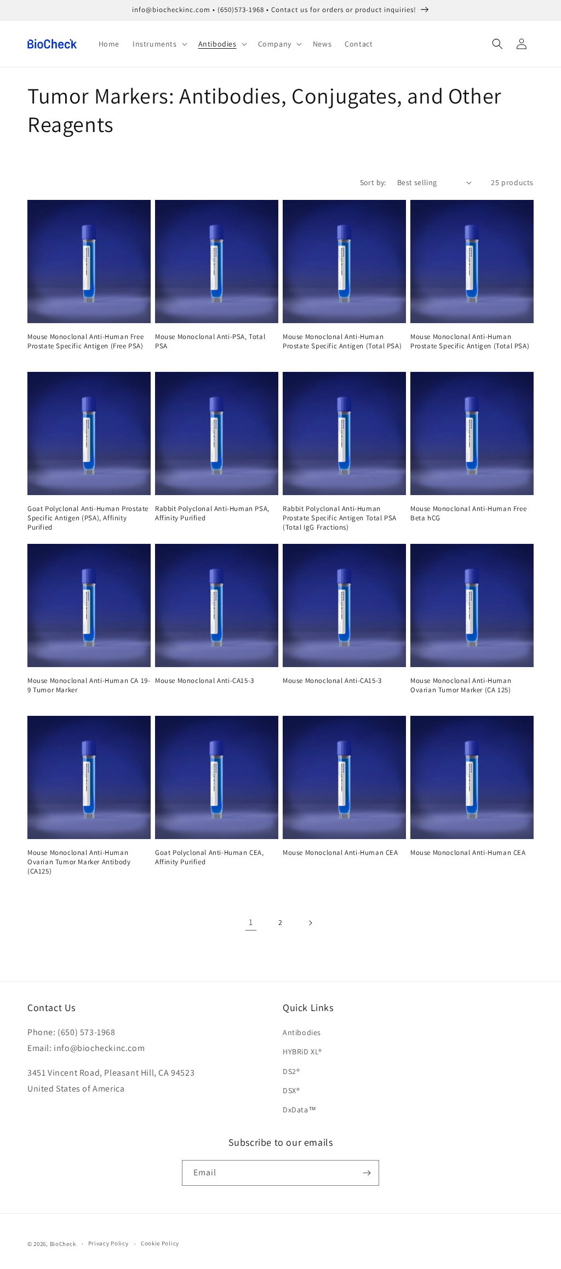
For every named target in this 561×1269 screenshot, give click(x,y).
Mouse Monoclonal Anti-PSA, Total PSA (210, 341)
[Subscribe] (366, 1173)
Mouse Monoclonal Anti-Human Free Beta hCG (468, 513)
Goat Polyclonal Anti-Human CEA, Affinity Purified (209, 857)
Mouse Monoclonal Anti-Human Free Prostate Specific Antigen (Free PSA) (85, 341)
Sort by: (373, 182)
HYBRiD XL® (302, 1051)
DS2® (291, 1071)
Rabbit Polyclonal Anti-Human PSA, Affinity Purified (212, 513)
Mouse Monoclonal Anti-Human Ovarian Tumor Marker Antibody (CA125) (78, 862)
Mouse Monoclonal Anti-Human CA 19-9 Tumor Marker (88, 685)
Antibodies (302, 1032)
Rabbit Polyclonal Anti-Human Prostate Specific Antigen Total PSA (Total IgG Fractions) (340, 518)
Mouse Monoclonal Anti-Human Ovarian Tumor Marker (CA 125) (460, 685)
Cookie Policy (160, 1243)
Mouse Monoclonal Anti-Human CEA (340, 852)
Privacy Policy (108, 1243)
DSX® (291, 1090)
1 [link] (251, 922)
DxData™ (299, 1110)
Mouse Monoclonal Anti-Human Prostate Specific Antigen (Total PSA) (342, 341)
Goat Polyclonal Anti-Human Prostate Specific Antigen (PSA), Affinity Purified (87, 518)
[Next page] (310, 923)
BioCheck (63, 1244)
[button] (159, 43)
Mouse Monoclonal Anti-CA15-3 (204, 680)
